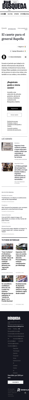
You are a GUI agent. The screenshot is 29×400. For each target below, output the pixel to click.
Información (12, 29)
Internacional (16, 360)
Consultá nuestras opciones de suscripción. (14, 129)
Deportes (15, 348)
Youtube (20, 338)
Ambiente (3, 14)
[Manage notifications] (25, 392)
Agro (14, 341)
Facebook (21, 334)
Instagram (21, 336)
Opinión (16, 14)
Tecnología (16, 351)
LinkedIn (20, 341)
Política (15, 329)
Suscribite (15, 382)
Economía (16, 334)
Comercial (10, 334)
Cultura (10, 14)
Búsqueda (4, 28)
